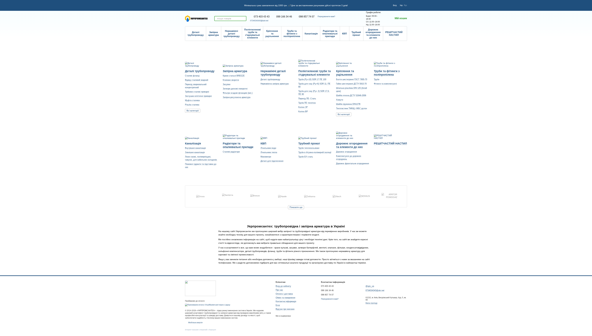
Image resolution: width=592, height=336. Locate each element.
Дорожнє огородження (346, 152)
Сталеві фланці (192, 76)
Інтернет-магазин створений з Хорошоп (200, 330)
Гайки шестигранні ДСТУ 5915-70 (351, 84)
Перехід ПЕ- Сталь (307, 98)
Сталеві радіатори (231, 152)
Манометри (266, 157)
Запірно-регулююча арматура (236, 97)
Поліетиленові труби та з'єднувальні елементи (252, 33)
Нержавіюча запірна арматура (275, 84)
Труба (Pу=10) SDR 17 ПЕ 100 (312, 79)
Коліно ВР (303, 111)
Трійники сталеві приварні (197, 92)
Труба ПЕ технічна (307, 103)
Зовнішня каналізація (195, 152)
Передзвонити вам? (326, 16)
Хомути (339, 100)
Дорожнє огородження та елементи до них (373, 33)
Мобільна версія (195, 322)
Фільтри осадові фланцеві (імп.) (238, 93)
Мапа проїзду (371, 303)
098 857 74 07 (306, 16)
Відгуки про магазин (285, 309)
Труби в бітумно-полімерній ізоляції (314, 152)
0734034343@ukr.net (259, 21)
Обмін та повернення (285, 298)
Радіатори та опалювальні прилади (329, 34)
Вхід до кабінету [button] (283, 286)
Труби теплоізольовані (308, 148)
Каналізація (311, 33)
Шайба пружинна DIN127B (348, 104)
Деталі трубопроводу (195, 33)
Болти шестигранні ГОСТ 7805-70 (351, 79)
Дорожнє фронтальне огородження (352, 163)
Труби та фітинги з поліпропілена (292, 34)
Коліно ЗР (303, 107)
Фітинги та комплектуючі (385, 84)
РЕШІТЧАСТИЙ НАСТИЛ (394, 33)
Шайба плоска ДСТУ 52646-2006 (351, 95)
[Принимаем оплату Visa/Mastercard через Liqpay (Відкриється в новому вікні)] (207, 305)
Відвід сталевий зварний (196, 80)
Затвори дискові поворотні (235, 88)
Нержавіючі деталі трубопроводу (231, 34)
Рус (405, 5)
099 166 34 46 (284, 16)
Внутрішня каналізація (195, 148)
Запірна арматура (213, 33)
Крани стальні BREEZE (234, 76)
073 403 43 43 (261, 16)
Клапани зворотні (231, 80)
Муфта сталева (192, 100)
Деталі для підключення (272, 161)
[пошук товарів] (243, 18)
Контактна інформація (286, 301)
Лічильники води (268, 148)
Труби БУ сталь (305, 157)
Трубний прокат (356, 33)
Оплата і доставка (284, 294)
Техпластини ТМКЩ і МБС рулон (351, 108)
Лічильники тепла (269, 152)
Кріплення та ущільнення (272, 34)
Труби (376, 79)
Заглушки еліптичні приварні (198, 96)
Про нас (279, 290)
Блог (278, 305)
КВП (344, 33)
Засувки (226, 84)
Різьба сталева (192, 105)
